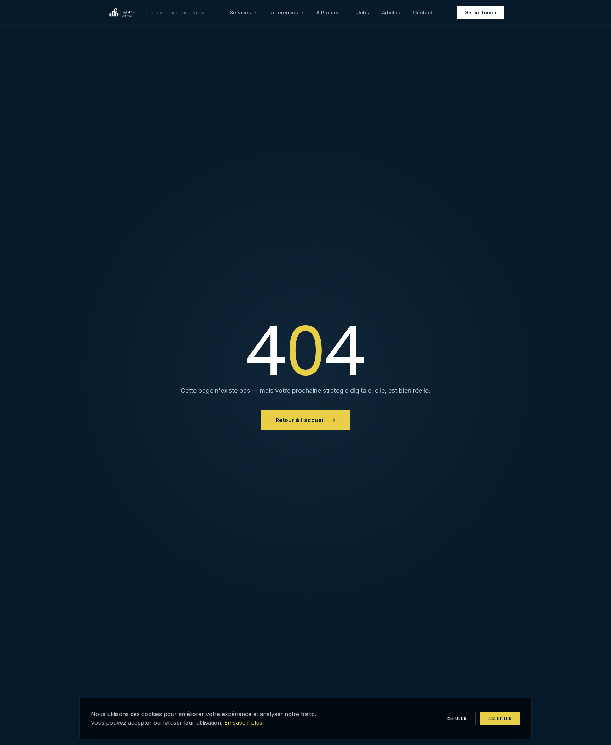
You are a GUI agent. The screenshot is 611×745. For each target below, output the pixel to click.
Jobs (363, 13)
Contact (422, 13)
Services (240, 13)
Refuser (457, 718)
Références (283, 13)
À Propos (327, 13)
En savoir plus (243, 722)
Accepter (500, 718)
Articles (391, 13)
